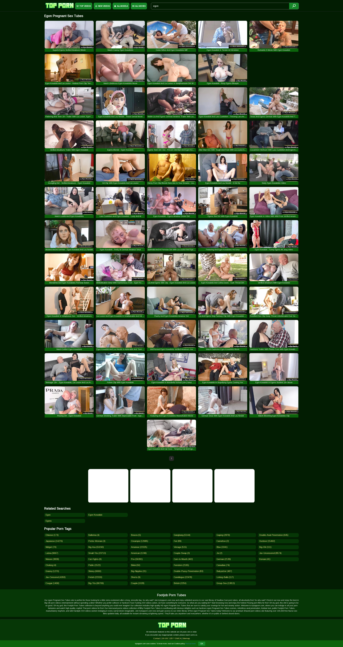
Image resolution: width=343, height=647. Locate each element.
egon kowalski (95, 515)
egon (48, 515)
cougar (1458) (52, 583)
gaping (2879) (223, 535)
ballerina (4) (93, 535)
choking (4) (51, 565)
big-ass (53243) (96, 547)
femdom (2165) (181, 565)
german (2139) (224, 559)
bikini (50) (135, 565)
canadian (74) (223, 565)
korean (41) (264, 559)
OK (201, 644)
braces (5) (136, 535)
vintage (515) (180, 547)
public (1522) (94, 565)
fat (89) (177, 541)
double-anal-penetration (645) (273, 535)
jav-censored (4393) (56, 577)
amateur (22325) (139, 547)
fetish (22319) (95, 577)
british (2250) (180, 583)
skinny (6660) (94, 571)
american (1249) (139, 553)
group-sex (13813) (226, 583)
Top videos (85, 6)
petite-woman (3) (96, 541)
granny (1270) (52, 571)
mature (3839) (52, 559)
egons (49, 521)
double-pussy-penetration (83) (188, 571)
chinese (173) (52, 535)
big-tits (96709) (96, 583)
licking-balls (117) (225, 577)
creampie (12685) (139, 541)
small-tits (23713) (97, 553)
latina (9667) (52, 553)
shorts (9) (135, 577)
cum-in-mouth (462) (183, 559)
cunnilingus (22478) (183, 577)
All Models (122, 6)
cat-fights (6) (95, 559)
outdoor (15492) (267, 541)
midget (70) (51, 547)
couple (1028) (137, 583)
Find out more (190, 644)
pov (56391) (137, 559)
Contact (156, 638)
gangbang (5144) (182, 535)
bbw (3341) (222, 547)
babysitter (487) (224, 571)
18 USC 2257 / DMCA (171, 638)
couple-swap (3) (182, 553)
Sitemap (186, 638)
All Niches (140, 6)
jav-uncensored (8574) (270, 553)
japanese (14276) (54, 541)
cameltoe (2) (223, 541)
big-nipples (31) (138, 571)
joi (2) (219, 553)
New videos (104, 6)
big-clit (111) (265, 547)
